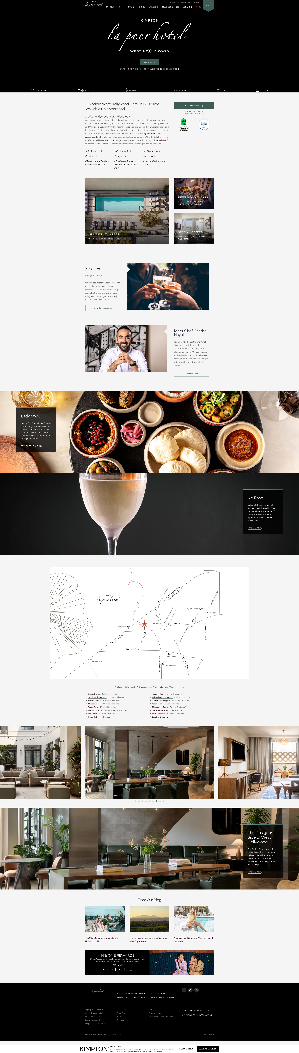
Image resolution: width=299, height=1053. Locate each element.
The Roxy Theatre (159, 710)
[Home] (94, 4)
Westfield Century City (97, 710)
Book (208, 4)
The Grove (92, 713)
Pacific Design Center (97, 697)
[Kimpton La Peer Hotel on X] (184, 990)
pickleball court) (160, 140)
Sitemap (120, 1020)
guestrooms (150, 133)
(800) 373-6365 (133, 997)
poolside (110, 140)
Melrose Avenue (95, 703)
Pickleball (134, 90)
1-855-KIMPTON (190, 1010)
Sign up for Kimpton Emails (96, 1009)
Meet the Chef (191, 373)
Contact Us (121, 1009)
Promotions (40, 90)
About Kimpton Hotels (94, 1013)
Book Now (149, 62)
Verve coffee (157, 694)
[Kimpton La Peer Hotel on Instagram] (196, 990)
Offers (131, 7)
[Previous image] (117, 762)
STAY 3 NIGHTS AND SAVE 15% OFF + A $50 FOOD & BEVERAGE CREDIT (149, 69)
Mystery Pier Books (160, 707)
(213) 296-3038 (151, 997)
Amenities (89, 90)
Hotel (121, 7)
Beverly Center (94, 700)
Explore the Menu (31, 446)
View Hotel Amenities (103, 308)
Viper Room (157, 703)
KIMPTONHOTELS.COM (199, 1015)
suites (88, 136)
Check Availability (194, 105)
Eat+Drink (153, 7)
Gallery (264, 90)
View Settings (186, 1048)
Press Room (122, 1013)
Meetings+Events (170, 7)
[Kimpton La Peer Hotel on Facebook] (190, 990)
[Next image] (182, 762)
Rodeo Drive (93, 707)
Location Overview (160, 716)
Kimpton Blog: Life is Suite (95, 1023)
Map (222, 90)
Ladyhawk (96, 136)
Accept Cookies (208, 1048)
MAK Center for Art (160, 713)
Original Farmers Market (162, 697)
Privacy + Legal (155, 1013)
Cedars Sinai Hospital (161, 700)
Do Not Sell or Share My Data (161, 1016)
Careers (152, 1009)
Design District (94, 694)
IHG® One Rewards (93, 1016)
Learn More (254, 527)
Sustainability (179, 90)
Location (187, 7)
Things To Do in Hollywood (99, 716)
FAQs (119, 1016)
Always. (202, 113)
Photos (141, 7)
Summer (110, 7)
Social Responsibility (93, 1020)
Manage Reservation (178, 2)
